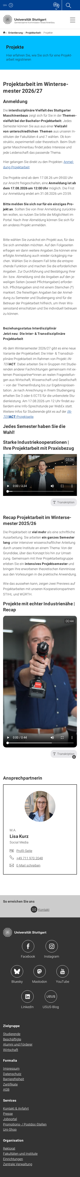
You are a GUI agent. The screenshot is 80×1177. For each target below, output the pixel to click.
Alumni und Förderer (17, 1044)
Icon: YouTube (62, 971)
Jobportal (10, 1119)
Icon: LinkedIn (27, 996)
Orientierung (15, 32)
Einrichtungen (13, 1159)
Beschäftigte (12, 1039)
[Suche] (68, 5)
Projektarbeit (33, 32)
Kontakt (43, 909)
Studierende (11, 1034)
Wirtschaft (10, 1049)
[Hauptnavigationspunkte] (72, 19)
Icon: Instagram (52, 946)
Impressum (11, 1068)
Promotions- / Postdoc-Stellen (25, 1124)
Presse (8, 1113)
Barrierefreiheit (13, 1079)
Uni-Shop (10, 1129)
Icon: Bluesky (17, 971)
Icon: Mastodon (39, 971)
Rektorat (9, 1148)
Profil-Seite (24, 850)
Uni (5, 5)
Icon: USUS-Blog (51, 996)
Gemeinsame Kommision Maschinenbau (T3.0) (4, 32)
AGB (6, 1089)
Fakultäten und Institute (20, 1153)
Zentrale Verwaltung (17, 1164)
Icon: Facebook (28, 946)
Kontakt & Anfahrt (16, 1108)
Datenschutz (12, 1074)
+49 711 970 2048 (29, 858)
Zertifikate (10, 1084)
